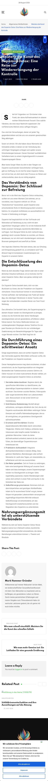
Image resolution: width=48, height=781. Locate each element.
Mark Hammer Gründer (18, 581)
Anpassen (24, 770)
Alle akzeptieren (24, 764)
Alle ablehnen (24, 776)
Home (3, 24)
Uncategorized (8, 698)
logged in (18, 669)
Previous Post (12, 623)
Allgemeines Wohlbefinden (18, 24)
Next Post (38, 645)
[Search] (45, 12)
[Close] (44, 742)
